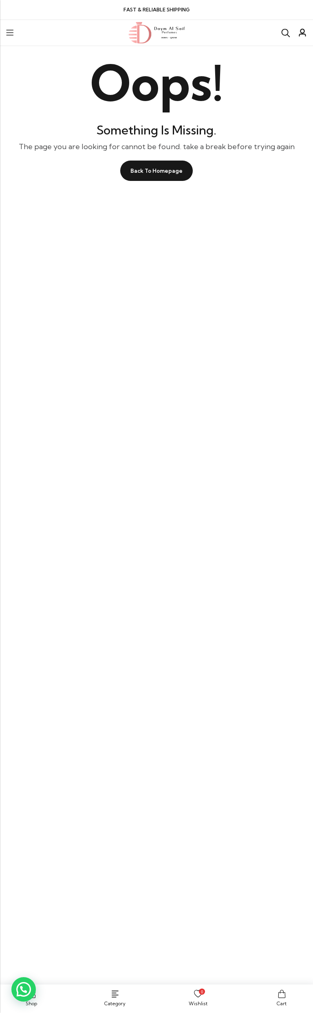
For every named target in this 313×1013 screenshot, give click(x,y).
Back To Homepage (156, 170)
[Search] (286, 33)
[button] (23, 989)
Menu (9, 33)
